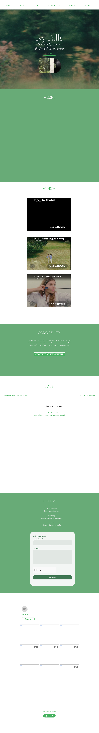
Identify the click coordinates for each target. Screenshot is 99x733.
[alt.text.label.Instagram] (47, 716)
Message (36, 548)
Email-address (38, 539)
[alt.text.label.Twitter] (52, 716)
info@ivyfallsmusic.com (49, 711)
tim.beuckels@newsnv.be (52, 525)
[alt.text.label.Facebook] (49, 716)
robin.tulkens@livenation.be (51, 518)
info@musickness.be (51, 511)
